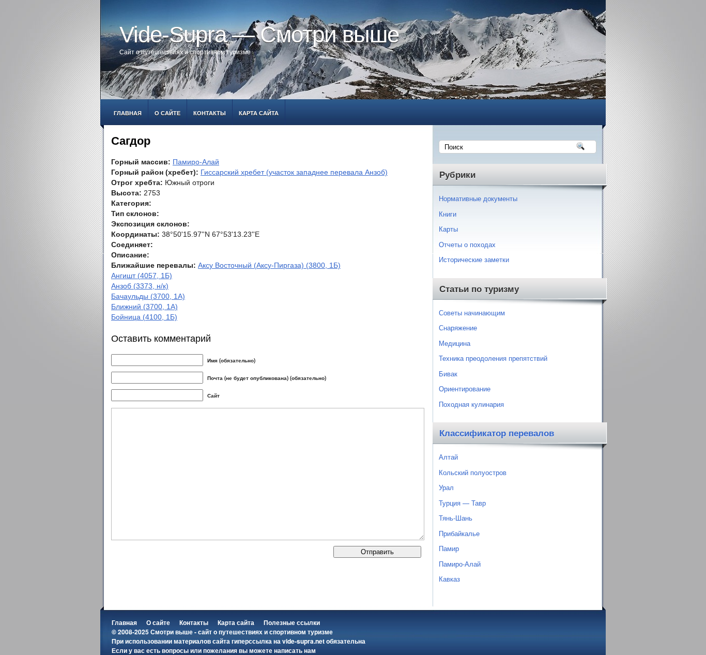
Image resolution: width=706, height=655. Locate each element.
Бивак (448, 373)
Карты (448, 229)
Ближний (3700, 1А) (144, 306)
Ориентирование (464, 388)
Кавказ (449, 579)
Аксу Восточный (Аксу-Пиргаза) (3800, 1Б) (269, 265)
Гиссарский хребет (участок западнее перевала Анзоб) (294, 172)
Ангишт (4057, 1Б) (141, 275)
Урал (446, 487)
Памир (449, 548)
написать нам (295, 650)
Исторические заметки (474, 259)
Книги (447, 214)
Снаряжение (458, 327)
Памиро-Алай (196, 162)
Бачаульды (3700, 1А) (148, 296)
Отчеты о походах (467, 244)
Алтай (448, 457)
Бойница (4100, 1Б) (144, 317)
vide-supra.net (303, 641)
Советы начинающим (472, 312)
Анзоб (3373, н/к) (139, 286)
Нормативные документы (478, 198)
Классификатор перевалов (496, 433)
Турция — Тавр (462, 503)
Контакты (209, 113)
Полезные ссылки (292, 622)
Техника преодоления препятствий (493, 358)
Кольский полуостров (473, 472)
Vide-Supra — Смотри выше (259, 34)
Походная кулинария (471, 404)
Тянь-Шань (455, 518)
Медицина (454, 343)
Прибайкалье (459, 533)
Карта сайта (259, 113)
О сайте (167, 113)
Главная (128, 113)
